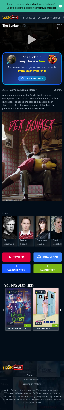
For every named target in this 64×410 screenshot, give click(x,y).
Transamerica (42, 329)
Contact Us (32, 375)
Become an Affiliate (32, 383)
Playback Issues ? (32, 379)
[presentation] (3, 310)
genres (56, 17)
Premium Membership (32, 71)
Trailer (18, 257)
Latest (32, 17)
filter (25, 17)
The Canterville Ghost (18, 329)
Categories (43, 17)
